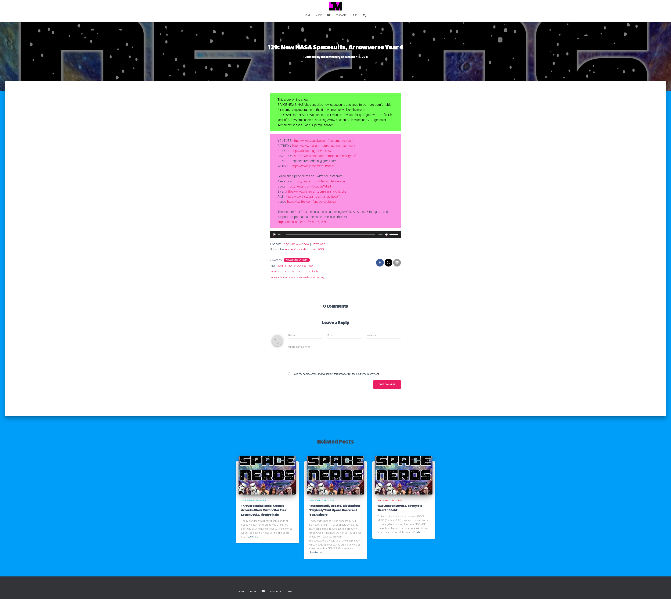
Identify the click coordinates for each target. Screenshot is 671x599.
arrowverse (300, 265)
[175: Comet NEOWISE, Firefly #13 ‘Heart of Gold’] (403, 475)
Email (312, 249)
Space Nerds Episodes (297, 260)
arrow (288, 265)
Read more (252, 536)
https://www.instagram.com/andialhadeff (312, 196)
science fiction (279, 277)
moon (307, 271)
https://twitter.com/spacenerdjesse (311, 201)
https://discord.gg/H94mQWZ (312, 151)
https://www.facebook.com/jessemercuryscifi (325, 156)
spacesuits (303, 277)
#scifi (280, 265)
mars (299, 271)
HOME (308, 15)
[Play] (274, 234)
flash (310, 265)
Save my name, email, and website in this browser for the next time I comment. (336, 374)
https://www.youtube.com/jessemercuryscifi (323, 140)
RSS (321, 249)
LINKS (354, 15)
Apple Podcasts (296, 249)
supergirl (321, 277)
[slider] (394, 234)
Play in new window (296, 244)
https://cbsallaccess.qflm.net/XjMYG (302, 222)
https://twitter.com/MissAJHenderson (319, 181)
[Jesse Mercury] (335, 6)
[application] (335, 234)
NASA (315, 271)
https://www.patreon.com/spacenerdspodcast (323, 145)
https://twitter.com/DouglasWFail (308, 186)
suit (313, 277)
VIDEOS (329, 15)
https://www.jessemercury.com (313, 166)
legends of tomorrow (282, 271)
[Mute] (386, 234)
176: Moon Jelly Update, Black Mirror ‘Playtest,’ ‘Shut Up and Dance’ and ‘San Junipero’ (334, 510)
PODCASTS (341, 15)
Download (318, 244)
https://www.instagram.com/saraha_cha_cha (316, 191)
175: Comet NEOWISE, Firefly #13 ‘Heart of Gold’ (399, 508)
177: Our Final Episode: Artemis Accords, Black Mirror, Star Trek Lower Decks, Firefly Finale (263, 510)
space (291, 277)
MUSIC (319, 15)
